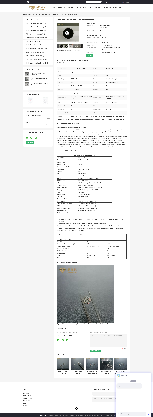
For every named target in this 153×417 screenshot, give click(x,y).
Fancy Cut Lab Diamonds (33, 56)
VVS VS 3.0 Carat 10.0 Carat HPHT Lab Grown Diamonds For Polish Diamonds (106, 372)
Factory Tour (81, 7)
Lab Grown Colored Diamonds (35, 48)
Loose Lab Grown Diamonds (34, 27)
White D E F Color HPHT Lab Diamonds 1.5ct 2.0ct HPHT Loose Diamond (63, 372)
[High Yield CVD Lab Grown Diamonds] (27, 74)
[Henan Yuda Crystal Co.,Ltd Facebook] (27, 2)
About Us (71, 7)
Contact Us (107, 7)
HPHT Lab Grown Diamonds (34, 30)
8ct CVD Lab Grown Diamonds (85, 324)
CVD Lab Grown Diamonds (42, 14)
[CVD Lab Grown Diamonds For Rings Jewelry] (27, 84)
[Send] (148, 414)
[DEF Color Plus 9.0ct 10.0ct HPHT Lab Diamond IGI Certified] (120, 364)
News (115, 7)
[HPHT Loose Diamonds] (67, 33)
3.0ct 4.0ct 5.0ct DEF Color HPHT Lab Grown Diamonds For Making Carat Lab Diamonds (77, 372)
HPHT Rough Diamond (32, 45)
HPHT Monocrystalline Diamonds (36, 63)
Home (54, 7)
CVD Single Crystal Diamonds (35, 59)
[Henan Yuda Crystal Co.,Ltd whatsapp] (32, 138)
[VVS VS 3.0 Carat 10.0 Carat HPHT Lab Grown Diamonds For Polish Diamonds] (106, 364)
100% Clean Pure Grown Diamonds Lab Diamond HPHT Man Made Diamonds (92, 372)
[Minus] (149, 375)
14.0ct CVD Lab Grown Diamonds (104, 324)
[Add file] (118, 414)
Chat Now (117, 2)
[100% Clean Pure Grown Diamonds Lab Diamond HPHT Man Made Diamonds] (92, 364)
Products (61, 7)
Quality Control (94, 7)
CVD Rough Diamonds (32, 41)
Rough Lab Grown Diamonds (34, 23)
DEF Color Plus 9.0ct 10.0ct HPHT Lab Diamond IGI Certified (120, 372)
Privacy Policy (43, 415)
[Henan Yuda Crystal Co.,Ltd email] (28, 138)
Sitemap (25, 405)
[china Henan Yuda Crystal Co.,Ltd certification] (30, 100)
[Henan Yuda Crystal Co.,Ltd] (36, 7)
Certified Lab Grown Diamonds (35, 38)
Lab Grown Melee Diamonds (34, 52)
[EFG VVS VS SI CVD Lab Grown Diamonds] (27, 79)
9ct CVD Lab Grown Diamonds (68, 324)
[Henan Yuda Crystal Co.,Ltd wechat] (37, 138)
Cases (121, 7)
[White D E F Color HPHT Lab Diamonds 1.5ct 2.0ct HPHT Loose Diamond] (63, 364)
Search (104, 2)
